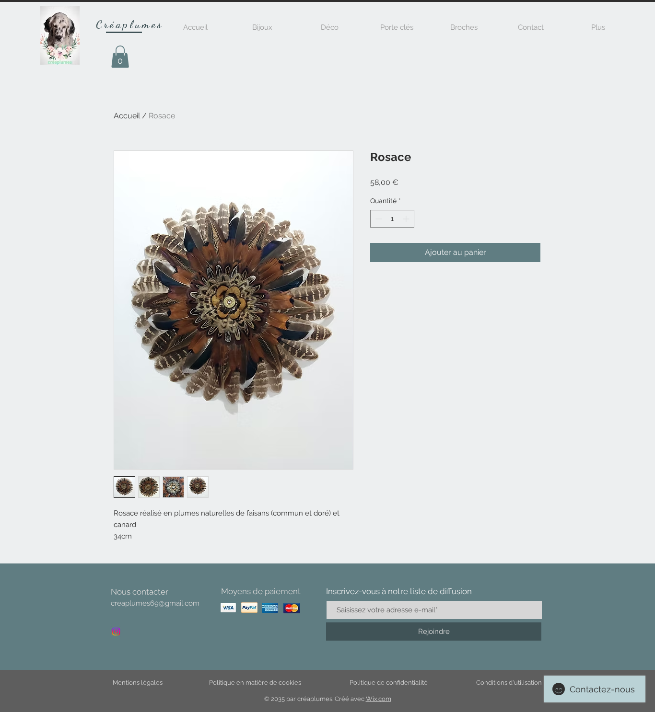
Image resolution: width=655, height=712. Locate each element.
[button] (120, 57)
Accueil (127, 115)
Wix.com (378, 698)
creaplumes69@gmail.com (155, 603)
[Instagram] (116, 631)
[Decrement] (378, 218)
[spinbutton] (392, 218)
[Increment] (407, 218)
